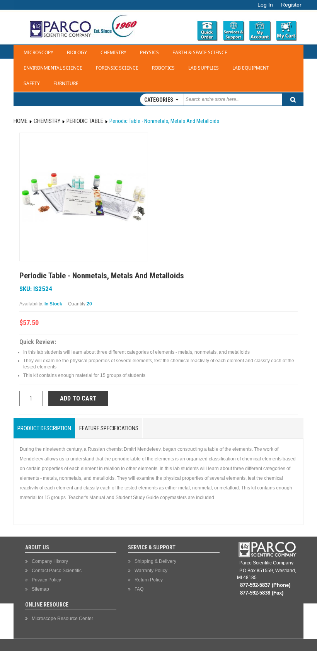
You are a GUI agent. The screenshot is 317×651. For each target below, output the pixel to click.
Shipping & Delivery (155, 561)
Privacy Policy (46, 580)
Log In (265, 5)
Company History (50, 561)
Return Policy (149, 580)
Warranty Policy (151, 570)
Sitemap (40, 589)
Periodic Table (84, 121)
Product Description (44, 428)
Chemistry (47, 121)
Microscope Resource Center (62, 618)
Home (20, 121)
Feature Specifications (108, 428)
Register (291, 5)
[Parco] (82, 13)
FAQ (139, 589)
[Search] (292, 99)
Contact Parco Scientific (57, 570)
